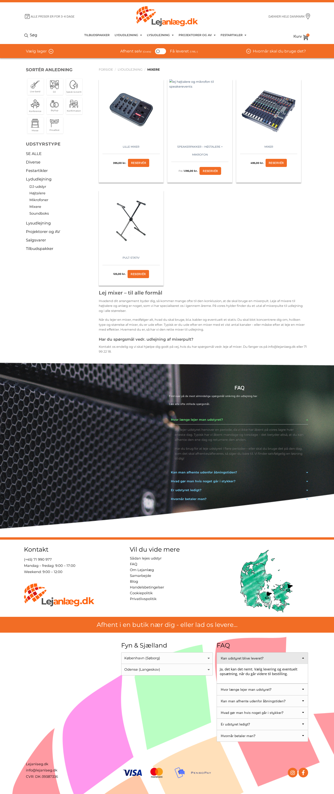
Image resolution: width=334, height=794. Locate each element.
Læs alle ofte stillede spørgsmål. (189, 403)
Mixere (35, 207)
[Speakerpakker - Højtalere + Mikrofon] (199, 109)
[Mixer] (268, 109)
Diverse (33, 162)
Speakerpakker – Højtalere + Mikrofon (200, 150)
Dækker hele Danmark (286, 16)
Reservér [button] (138, 162)
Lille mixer (131, 146)
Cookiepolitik (141, 593)
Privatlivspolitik (143, 599)
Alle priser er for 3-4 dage (52, 16)
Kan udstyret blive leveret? (242, 658)
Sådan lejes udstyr (146, 558)
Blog (134, 581)
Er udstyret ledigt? (186, 490)
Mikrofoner (38, 200)
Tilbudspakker (97, 35)
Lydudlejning (126, 35)
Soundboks (39, 213)
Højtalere (37, 193)
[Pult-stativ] (131, 220)
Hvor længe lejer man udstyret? (197, 420)
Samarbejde (140, 576)
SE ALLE (34, 153)
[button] (239, 419)
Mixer (268, 146)
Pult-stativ (131, 257)
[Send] (27, 35)
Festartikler (232, 35)
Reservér (210, 171)
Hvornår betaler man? (188, 499)
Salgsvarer (36, 240)
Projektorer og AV (195, 35)
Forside (106, 69)
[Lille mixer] (131, 109)
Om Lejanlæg (142, 570)
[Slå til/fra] (87, 170)
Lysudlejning (158, 35)
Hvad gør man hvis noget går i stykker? (203, 481)
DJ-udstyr (37, 187)
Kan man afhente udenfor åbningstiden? (204, 472)
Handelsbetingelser (147, 587)
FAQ (133, 564)
